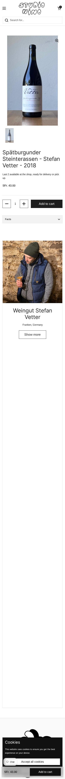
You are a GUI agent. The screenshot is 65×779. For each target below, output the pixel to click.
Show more (32, 334)
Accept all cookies (32, 761)
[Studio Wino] (32, 8)
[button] (59, 8)
